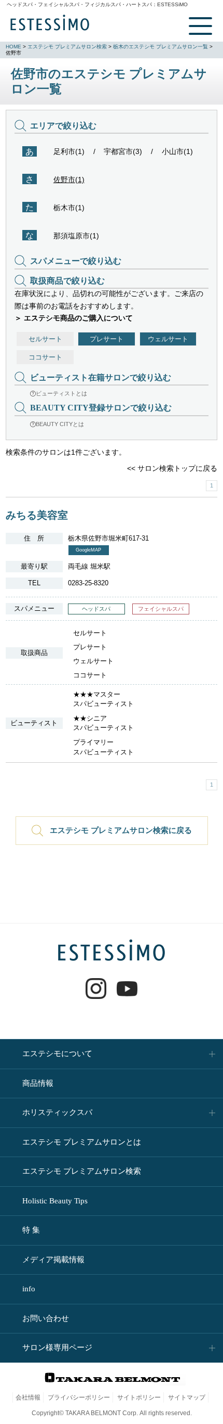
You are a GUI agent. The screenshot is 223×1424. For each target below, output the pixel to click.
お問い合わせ (45, 1318)
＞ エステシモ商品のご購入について (74, 318)
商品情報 (37, 1083)
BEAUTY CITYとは (60, 424)
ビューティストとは (61, 393)
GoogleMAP (88, 550)
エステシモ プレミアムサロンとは (81, 1142)
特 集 (31, 1230)
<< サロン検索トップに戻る (172, 468)
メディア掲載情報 (53, 1259)
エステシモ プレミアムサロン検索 (67, 46)
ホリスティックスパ (57, 1112)
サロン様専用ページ (57, 1347)
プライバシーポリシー (79, 1397)
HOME (13, 46)
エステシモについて (57, 1053)
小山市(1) (177, 151)
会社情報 (28, 1397)
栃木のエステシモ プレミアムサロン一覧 (160, 46)
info (28, 1289)
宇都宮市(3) (123, 151)
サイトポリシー (139, 1397)
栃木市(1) (69, 207)
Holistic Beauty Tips (55, 1201)
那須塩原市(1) (76, 236)
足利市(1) (69, 151)
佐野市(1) (69, 179)
